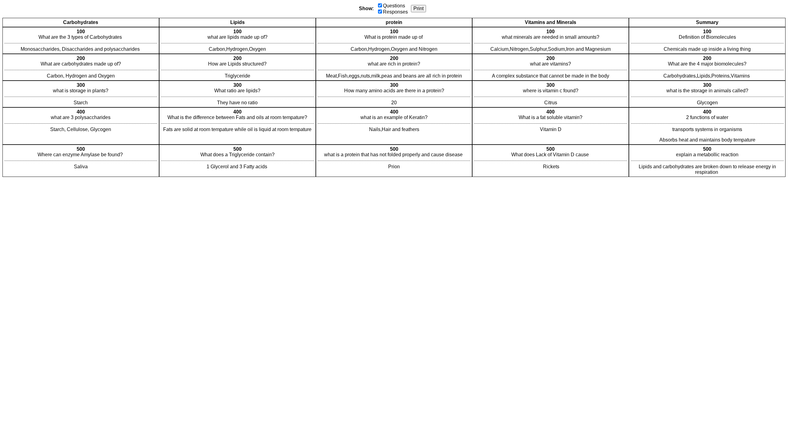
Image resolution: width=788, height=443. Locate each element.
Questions (394, 5)
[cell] (80, 40)
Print (418, 8)
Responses (395, 11)
